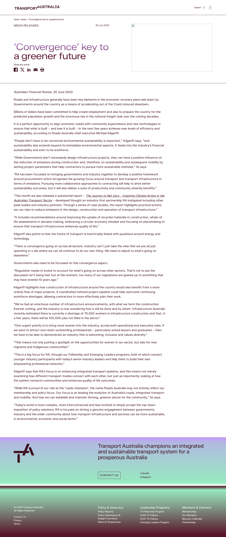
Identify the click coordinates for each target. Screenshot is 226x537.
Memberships (189, 511)
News (23, 19)
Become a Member (192, 519)
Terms (17, 523)
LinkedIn (144, 473)
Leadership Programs (155, 507)
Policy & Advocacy (110, 507)
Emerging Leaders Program (154, 522)
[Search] (204, 7)
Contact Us (20, 517)
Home (16, 19)
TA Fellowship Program (152, 511)
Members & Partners (196, 507)
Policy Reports (105, 511)
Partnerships (189, 522)
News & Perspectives (109, 522)
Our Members (189, 515)
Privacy (18, 520)
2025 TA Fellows (149, 519)
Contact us (109, 475)
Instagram (145, 477)
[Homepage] (37, 7)
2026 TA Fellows (149, 515)
